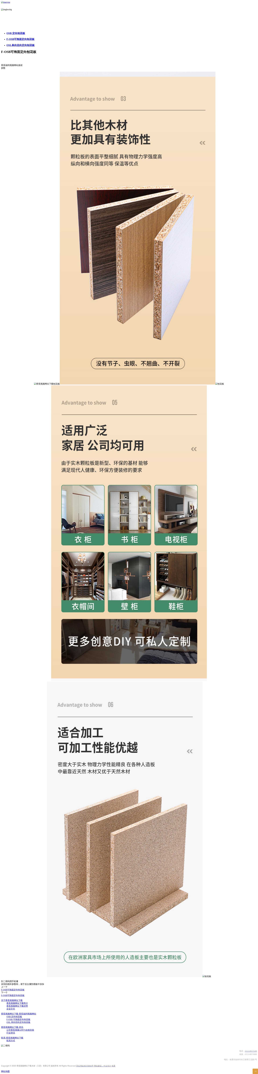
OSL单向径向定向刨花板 (20, 45)
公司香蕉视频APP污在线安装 (20, 1030)
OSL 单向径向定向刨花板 (18, 1022)
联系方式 (10, 1040)
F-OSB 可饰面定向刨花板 (18, 1019)
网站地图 (5, 1071)
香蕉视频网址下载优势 (17, 1006)
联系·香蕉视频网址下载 (12, 1038)
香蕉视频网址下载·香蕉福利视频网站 (18, 1014)
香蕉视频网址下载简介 (17, 1003)
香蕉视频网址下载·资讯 (12, 1027)
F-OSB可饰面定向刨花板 (20, 39)
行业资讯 (10, 1033)
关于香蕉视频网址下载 (12, 1000)
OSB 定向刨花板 (15, 33)
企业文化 (10, 1009)
